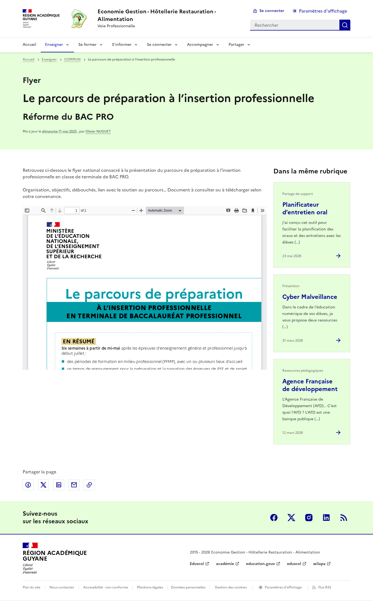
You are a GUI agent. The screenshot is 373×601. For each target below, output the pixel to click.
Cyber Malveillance (309, 296)
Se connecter (271, 11)
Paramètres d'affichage (323, 11)
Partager (236, 44)
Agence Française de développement (310, 385)
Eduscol (197, 564)
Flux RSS (324, 587)
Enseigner (54, 44)
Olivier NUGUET (98, 131)
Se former (87, 44)
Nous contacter (61, 587)
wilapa (319, 564)
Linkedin (326, 517)
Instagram (308, 517)
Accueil (29, 44)
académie (225, 564)
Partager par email (74, 484)
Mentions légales (150, 587)
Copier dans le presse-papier (89, 484)
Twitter (291, 517)
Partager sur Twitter (43, 484)
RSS (343, 517)
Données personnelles (188, 587)
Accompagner (200, 44)
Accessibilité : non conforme (105, 587)
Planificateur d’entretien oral (304, 208)
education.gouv (260, 564)
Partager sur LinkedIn (58, 484)
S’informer (122, 44)
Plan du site (31, 587)
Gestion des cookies (231, 587)
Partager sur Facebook (28, 484)
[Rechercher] (344, 25)
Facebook (273, 517)
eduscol (294, 564)
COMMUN (72, 59)
